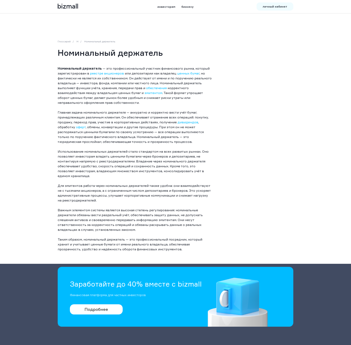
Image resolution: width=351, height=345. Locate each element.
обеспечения (156, 88)
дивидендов (188, 122)
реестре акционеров (107, 73)
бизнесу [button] (187, 6)
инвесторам (166, 6)
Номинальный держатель (99, 41)
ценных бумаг (188, 73)
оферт (81, 127)
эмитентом (153, 93)
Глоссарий (64, 41)
